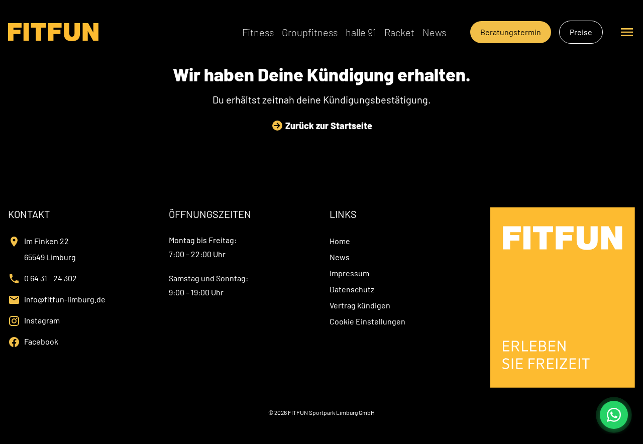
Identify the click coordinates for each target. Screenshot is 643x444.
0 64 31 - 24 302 (50, 278)
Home (340, 241)
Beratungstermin (510, 32)
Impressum (349, 273)
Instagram (42, 320)
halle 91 (361, 32)
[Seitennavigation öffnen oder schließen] (627, 32)
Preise (581, 32)
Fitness (258, 32)
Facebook (41, 341)
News (434, 32)
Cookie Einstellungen (367, 321)
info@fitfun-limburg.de (64, 299)
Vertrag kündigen (360, 305)
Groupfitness (310, 32)
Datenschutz (352, 289)
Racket (399, 32)
